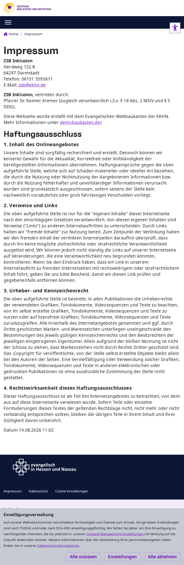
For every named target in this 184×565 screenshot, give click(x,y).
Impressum (33, 34)
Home (13, 34)
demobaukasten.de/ (81, 122)
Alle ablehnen (162, 557)
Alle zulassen (83, 557)
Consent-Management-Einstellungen (115, 534)
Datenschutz (38, 491)
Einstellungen (122, 557)
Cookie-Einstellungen (71, 491)
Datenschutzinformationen (58, 545)
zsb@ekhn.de (32, 85)
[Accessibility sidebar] (175, 27)
